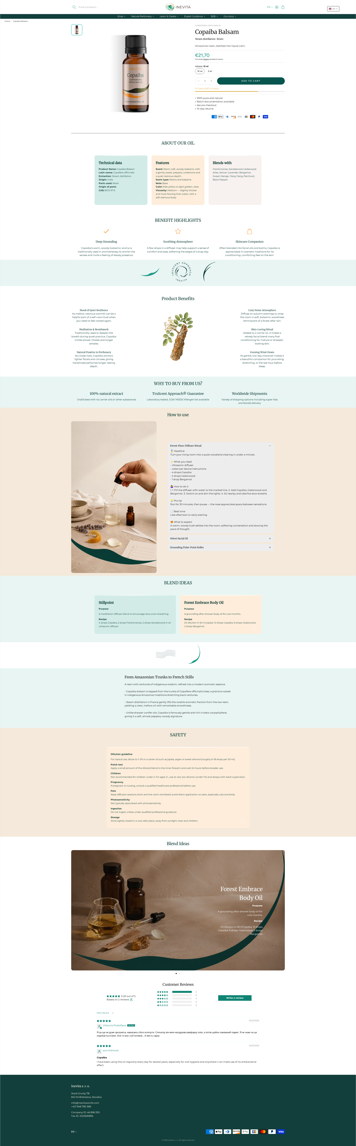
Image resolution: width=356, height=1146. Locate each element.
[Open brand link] (150, 272)
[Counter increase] (211, 80)
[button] (93, 7)
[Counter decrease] (198, 80)
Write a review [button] (234, 998)
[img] (104, 1021)
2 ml (210, 71)
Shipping (206, 59)
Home (7, 21)
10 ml (199, 71)
